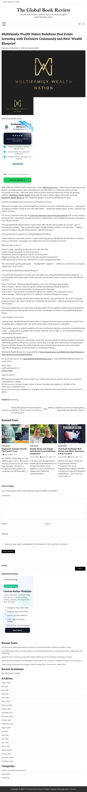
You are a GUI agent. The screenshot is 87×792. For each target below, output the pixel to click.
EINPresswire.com (50, 187)
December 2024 (7, 758)
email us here (7, 370)
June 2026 (5, 690)
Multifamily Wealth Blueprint (13, 197)
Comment (6, 495)
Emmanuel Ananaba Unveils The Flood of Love (14, 450)
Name (5, 523)
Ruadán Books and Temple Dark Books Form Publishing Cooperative (42, 451)
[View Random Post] (79, 24)
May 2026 (5, 694)
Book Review (6, 774)
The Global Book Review (44, 9)
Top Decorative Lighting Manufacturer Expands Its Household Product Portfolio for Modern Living (36, 647)
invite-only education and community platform (48, 215)
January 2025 (6, 754)
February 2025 (7, 750)
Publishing (14, 399)
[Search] (83, 24)
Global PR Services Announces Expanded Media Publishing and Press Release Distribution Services (37, 657)
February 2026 (7, 705)
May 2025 (5, 739)
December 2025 (7, 713)
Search (4, 565)
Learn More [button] (17, 630)
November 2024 (7, 761)
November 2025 (7, 716)
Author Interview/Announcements (14, 770)
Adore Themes (70, 789)
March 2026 (6, 701)
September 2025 (7, 724)
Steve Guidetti (33, 48)
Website (5, 534)
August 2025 (6, 728)
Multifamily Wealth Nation (19, 195)
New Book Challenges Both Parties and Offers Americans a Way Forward (71, 451)
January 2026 (6, 709)
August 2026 (6, 683)
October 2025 (6, 720)
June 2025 (5, 735)
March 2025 (6, 746)
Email (48, 523)
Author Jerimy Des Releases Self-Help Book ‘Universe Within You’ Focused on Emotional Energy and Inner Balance (42, 661)
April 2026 (5, 698)
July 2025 (5, 731)
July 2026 (5, 686)
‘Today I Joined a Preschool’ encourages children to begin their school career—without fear (34, 664)
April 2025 (5, 743)
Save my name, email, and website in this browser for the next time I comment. (36, 544)
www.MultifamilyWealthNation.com (37, 359)
